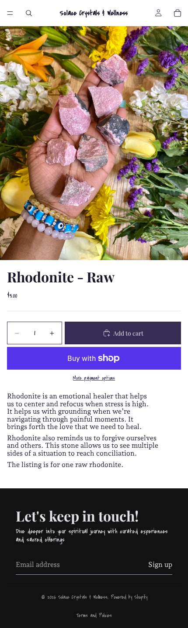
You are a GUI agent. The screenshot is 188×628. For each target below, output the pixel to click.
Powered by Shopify (129, 597)
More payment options (94, 378)
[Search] (28, 13)
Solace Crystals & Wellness (83, 597)
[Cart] (177, 13)
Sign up (160, 564)
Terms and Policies (94, 615)
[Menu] (10, 13)
